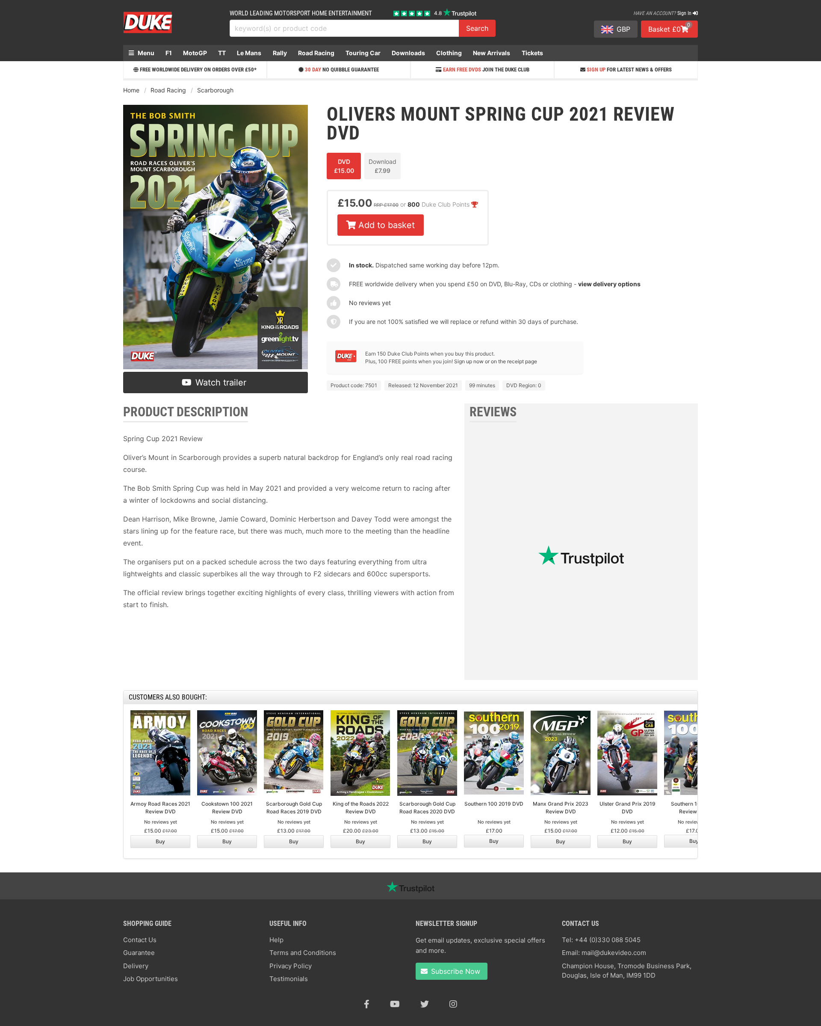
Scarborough (215, 90)
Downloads (408, 52)
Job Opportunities (150, 979)
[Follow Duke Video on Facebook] (366, 1004)
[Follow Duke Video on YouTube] (395, 1004)
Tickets (532, 52)
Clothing (449, 52)
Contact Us (140, 940)
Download (382, 166)
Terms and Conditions (302, 953)
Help (276, 940)
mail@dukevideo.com (614, 953)
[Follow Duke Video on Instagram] (453, 1004)
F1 (168, 52)
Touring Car (363, 52)
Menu (145, 52)
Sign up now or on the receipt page (495, 361)
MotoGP (195, 52)
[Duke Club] (346, 360)
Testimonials (288, 979)
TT (222, 52)
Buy (160, 841)
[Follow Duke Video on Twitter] (424, 1004)
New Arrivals (491, 52)
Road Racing (316, 52)
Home (131, 90)
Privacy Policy (290, 966)
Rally (280, 52)
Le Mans (249, 52)
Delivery (135, 966)
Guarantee (139, 953)
